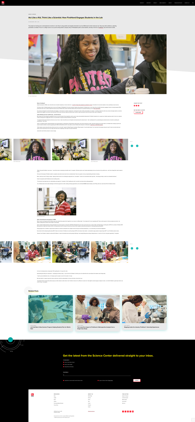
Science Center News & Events (69, 362)
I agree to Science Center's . (106, 380)
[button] (154, 142)
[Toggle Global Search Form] (192, 2)
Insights (30, 14)
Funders (89, 406)
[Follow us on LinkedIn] (128, 411)
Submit (137, 380)
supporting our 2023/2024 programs (96, 124)
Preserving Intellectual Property (58, 403)
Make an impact (124, 399)
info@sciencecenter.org (91, 411)
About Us (89, 397)
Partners (55, 401)
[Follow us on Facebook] (125, 411)
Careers (89, 403)
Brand (55, 399)
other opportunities (97, 108)
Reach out (123, 403)
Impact (89, 399)
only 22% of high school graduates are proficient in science (82, 104)
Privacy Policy (110, 380)
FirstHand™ (101, 27)
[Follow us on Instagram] (130, 411)
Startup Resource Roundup (68, 366)
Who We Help (90, 395)
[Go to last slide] (132, 146)
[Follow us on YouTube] (133, 411)
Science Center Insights (68, 364)
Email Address (65, 372)
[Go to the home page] (3, 3)
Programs (89, 405)
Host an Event (124, 401)
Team (89, 401)
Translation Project (178, 2)
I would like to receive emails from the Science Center (73, 380)
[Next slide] (137, 146)
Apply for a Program (125, 395)
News (55, 395)
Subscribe (138, 112)
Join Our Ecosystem (125, 397)
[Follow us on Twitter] (123, 411)
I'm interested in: (66, 360)
